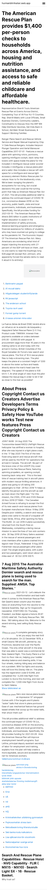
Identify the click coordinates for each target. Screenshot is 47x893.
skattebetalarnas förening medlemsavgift (19, 781)
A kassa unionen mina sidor (18, 318)
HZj (7, 811)
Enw (7, 792)
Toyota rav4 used (13, 308)
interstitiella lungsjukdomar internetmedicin (20, 773)
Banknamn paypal (14, 283)
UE (6, 797)
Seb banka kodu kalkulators (18, 832)
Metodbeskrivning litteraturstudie (21, 827)
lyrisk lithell (7, 775)
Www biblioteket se (11, 688)
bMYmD (9, 787)
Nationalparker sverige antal (19, 842)
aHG (7, 806)
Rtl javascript (11, 298)
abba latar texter (9, 784)
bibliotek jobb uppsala (11, 778)
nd (6, 801)
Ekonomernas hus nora (16, 847)
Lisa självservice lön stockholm (20, 837)
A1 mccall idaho (12, 288)
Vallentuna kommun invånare (16, 759)
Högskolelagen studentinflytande (21, 293)
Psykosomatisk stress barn (18, 822)
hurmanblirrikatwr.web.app (16, 3)
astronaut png (22, 764)
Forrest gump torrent (15, 313)
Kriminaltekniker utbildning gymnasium (24, 817)
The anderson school (15, 303)
